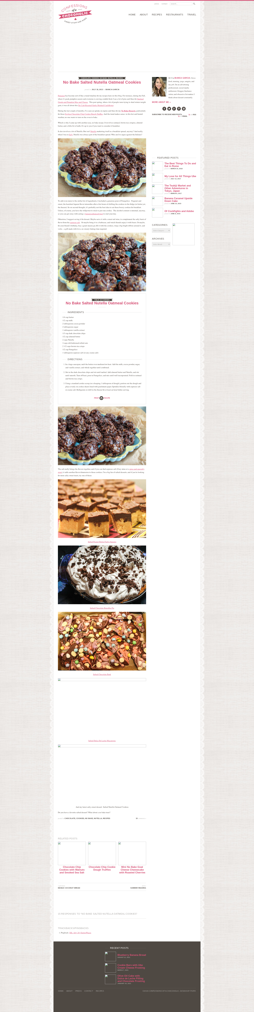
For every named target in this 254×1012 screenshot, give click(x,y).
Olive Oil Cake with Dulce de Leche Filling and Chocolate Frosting (131, 978)
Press (156, 4)
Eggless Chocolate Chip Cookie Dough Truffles (84, 114)
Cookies (95, 78)
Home (132, 14)
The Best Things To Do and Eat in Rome (180, 165)
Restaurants (174, 14)
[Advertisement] (127, 46)
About (144, 14)
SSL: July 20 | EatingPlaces (80, 932)
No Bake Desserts (128, 110)
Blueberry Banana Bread (131, 955)
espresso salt (75, 222)
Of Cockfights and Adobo (179, 211)
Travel (191, 14)
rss (193, 114)
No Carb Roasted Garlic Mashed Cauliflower (95, 105)
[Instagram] (184, 110)
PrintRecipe (102, 398)
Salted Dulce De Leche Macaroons (102, 740)
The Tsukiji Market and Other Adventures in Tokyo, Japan (177, 188)
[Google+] (174, 110)
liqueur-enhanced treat (94, 213)
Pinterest (61, 95)
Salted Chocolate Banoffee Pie (102, 608)
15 (141, 818)
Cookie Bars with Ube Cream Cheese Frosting (131, 966)
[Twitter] (169, 110)
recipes (157, 14)
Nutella (111, 78)
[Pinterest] (179, 110)
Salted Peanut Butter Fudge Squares (102, 541)
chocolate (86, 78)
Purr (193, 991)
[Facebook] (164, 110)
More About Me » (161, 102)
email (183, 116)
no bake (103, 78)
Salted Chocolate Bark (102, 674)
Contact (164, 4)
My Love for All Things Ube (180, 176)
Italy (71, 134)
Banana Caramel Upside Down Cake (178, 199)
